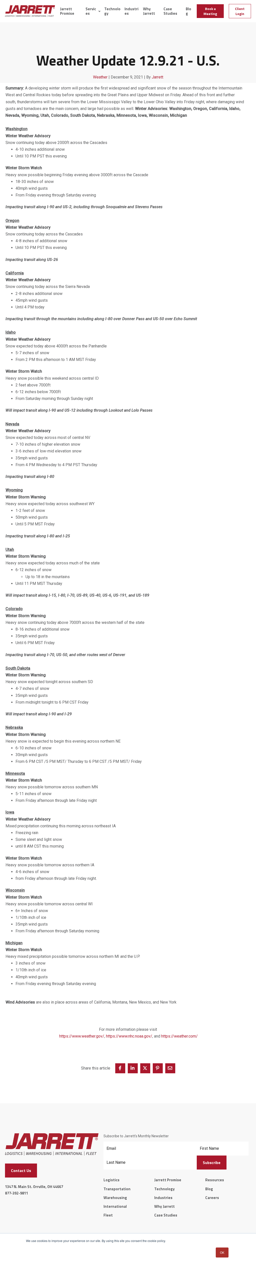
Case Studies (170, 11)
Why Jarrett (149, 11)
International (115, 1206)
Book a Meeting (210, 11)
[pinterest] (158, 1068)
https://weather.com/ (179, 1036)
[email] (170, 1068)
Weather (100, 77)
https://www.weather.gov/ (81, 1036)
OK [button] (222, 1252)
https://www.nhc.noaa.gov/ (129, 1036)
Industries (131, 11)
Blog (188, 11)
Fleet (108, 1215)
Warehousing (115, 1198)
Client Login (239, 11)
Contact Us (21, 1171)
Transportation (117, 1189)
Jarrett (157, 77)
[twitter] (145, 1068)
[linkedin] (133, 1068)
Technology (112, 11)
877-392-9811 (16, 1193)
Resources (214, 1180)
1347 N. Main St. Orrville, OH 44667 (34, 1187)
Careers (212, 1198)
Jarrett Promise (67, 11)
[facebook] (120, 1068)
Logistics (112, 1180)
